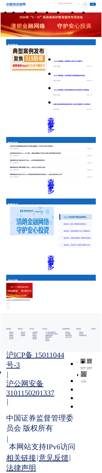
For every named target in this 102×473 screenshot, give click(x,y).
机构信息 (80, 14)
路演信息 (67, 332)
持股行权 (23, 332)
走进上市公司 (68, 337)
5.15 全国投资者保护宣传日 (51, 333)
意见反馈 (54, 458)
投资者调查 (68, 333)
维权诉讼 (23, 333)
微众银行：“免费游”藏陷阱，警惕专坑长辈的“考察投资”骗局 (78, 238)
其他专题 (47, 340)
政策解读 (11, 335)
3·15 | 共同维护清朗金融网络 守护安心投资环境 (77, 217)
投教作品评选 (68, 335)
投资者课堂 (35, 332)
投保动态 (33, 14)
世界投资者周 (48, 337)
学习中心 (44, 14)
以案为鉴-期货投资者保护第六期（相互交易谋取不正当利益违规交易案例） (72, 104)
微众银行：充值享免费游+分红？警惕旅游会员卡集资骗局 (78, 231)
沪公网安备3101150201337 (30, 388)
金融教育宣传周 (49, 335)
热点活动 (55, 14)
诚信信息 (81, 333)
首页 (11, 14)
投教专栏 (35, 333)
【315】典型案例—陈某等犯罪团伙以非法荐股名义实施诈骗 (71, 90)
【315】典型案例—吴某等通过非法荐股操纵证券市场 (69, 75)
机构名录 (81, 332)
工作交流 (11, 338)
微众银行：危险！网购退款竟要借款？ (75, 224)
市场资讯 (11, 333)
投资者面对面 (67, 14)
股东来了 (47, 338)
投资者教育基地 (83, 335)
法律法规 (11, 337)
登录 (85, 4)
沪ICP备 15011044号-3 (35, 360)
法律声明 (21, 468)
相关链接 (21, 458)
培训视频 (35, 337)
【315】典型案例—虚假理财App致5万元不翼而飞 (68, 61)
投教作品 (35, 335)
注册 (93, 4)
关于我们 (92, 14)
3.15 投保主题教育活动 (50, 332)
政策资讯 (22, 14)
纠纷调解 (23, 335)
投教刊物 (35, 338)
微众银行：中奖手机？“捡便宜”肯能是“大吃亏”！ (78, 245)
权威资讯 (11, 332)
